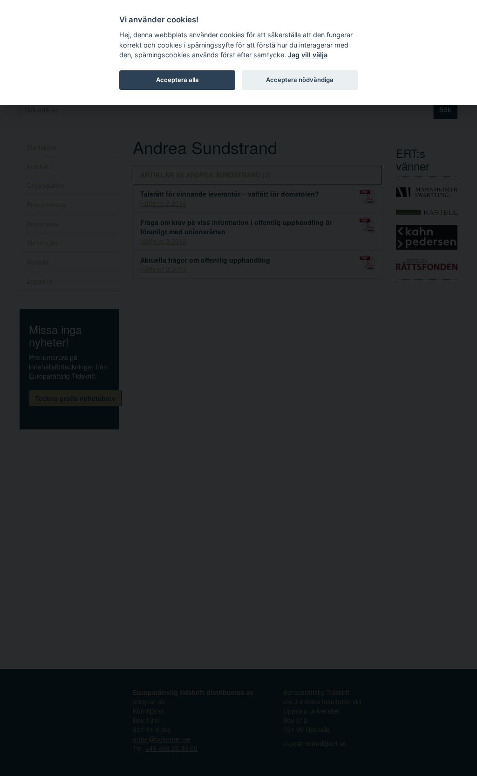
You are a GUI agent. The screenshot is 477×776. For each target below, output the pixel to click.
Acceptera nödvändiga (300, 79)
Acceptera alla (177, 79)
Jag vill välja (307, 55)
